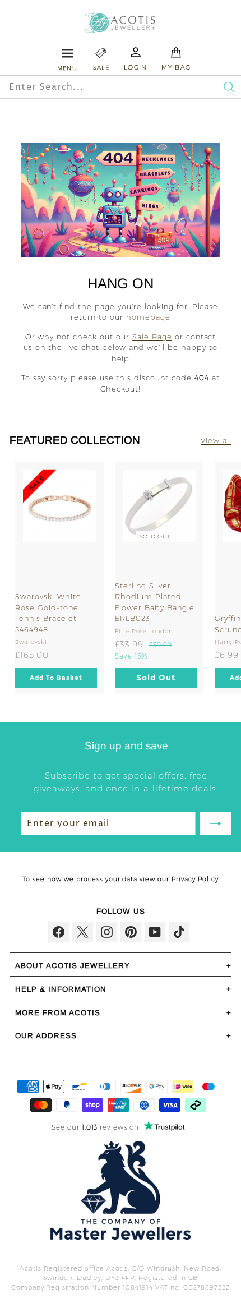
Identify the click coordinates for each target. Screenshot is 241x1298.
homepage (148, 316)
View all (216, 440)
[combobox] (96, 87)
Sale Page (152, 336)
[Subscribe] (215, 823)
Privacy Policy (195, 879)
